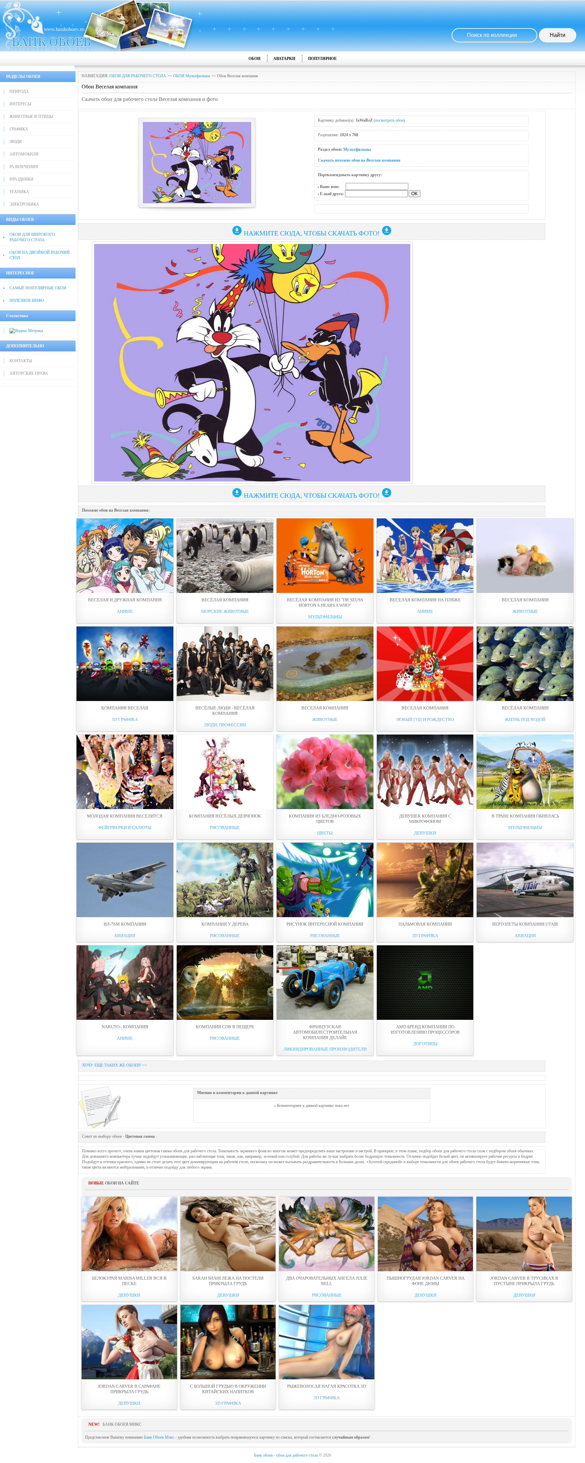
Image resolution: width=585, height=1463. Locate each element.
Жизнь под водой (525, 719)
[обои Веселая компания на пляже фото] (425, 555)
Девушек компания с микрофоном (425, 818)
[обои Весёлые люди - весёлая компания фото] (225, 663)
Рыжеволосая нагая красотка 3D (326, 1386)
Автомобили (24, 154)
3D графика (125, 719)
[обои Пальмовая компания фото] (425, 880)
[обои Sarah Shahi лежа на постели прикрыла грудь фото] (228, 1234)
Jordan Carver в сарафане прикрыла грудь (129, 1389)
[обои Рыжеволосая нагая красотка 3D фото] (326, 1342)
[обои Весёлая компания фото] (225, 555)
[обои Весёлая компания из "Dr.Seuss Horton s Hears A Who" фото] (325, 555)
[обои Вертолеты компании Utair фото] (525, 880)
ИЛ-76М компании (125, 924)
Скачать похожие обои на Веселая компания (359, 160)
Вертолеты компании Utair (525, 924)
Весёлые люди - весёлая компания (225, 710)
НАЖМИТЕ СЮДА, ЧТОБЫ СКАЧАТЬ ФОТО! (312, 233)
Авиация (124, 935)
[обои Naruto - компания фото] (125, 982)
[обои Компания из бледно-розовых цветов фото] (325, 772)
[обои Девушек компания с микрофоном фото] (425, 772)
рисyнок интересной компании (324, 924)
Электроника (24, 204)
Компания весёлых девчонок (225, 816)
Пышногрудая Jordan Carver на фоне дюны (425, 1281)
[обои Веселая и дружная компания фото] (125, 555)
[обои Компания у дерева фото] (225, 880)
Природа (19, 91)
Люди (15, 141)
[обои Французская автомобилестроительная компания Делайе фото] (325, 982)
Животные (525, 611)
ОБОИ (254, 58)
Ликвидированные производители (325, 1049)
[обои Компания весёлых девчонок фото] (225, 772)
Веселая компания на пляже (425, 599)
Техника (19, 191)
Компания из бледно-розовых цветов (325, 818)
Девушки (425, 833)
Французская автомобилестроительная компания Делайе (325, 1032)
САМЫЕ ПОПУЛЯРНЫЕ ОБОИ (37, 288)
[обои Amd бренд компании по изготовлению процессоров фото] (425, 982)
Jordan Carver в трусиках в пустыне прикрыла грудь (524, 1281)
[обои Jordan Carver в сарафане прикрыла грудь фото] (129, 1342)
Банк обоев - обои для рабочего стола (286, 1455)
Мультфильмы (357, 149)
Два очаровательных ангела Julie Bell (326, 1281)
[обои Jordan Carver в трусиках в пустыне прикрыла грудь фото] (524, 1234)
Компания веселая (124, 707)
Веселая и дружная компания (125, 599)
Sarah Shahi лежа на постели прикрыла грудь (227, 1281)
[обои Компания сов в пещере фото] (225, 982)
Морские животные (225, 611)
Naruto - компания (125, 1026)
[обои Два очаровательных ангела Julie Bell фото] (326, 1234)
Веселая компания (525, 599)
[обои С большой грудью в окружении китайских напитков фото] (228, 1342)
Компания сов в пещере (225, 1026)
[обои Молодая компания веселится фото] (125, 772)
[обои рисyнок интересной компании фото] (325, 880)
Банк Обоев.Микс (159, 1437)
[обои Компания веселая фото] (125, 663)
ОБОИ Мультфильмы (191, 76)
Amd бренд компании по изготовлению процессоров (425, 1029)
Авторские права (28, 373)
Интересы (20, 104)
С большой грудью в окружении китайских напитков (228, 1389)
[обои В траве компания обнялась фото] (525, 772)
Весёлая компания (224, 599)
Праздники (21, 179)
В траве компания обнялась (525, 816)
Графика (18, 129)
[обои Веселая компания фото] (525, 555)
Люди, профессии (225, 724)
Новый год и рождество (425, 719)
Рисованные (225, 827)
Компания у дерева (224, 924)
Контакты (20, 360)
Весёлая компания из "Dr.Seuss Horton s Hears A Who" (325, 602)
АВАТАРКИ (284, 58)
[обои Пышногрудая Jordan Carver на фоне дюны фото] (425, 1234)
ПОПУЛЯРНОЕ (322, 58)
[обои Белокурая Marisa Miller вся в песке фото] (129, 1234)
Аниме (125, 611)
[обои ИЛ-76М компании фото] (125, 880)
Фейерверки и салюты (124, 827)
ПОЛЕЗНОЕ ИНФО (26, 300)
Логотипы (425, 1043)
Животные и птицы (31, 116)
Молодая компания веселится (124, 816)
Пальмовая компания (425, 924)
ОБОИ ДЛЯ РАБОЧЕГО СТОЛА (137, 76)
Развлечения (23, 166)
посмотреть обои (389, 120)
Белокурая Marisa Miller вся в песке (129, 1281)
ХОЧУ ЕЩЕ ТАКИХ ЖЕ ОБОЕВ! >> (114, 1065)
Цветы (324, 833)
